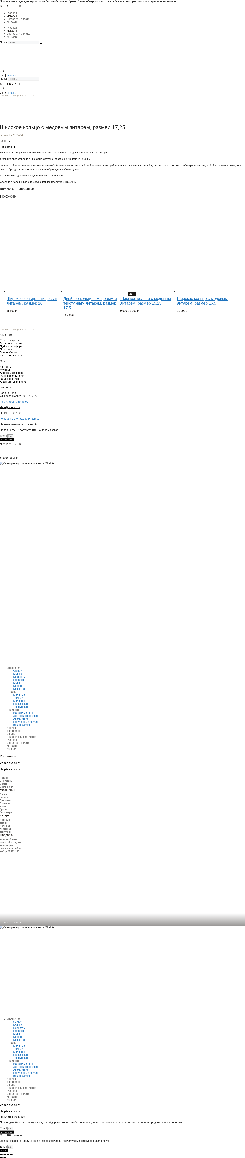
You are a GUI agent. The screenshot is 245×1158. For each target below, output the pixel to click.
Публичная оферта (12, 346)
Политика (6, 349)
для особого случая (11, 842)
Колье (17, 682)
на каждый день (8, 839)
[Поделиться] (8, 1154)
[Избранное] (2, 72)
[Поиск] (41, 43)
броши (3, 809)
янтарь (4, 815)
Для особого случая (25, 715)
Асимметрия (21, 718)
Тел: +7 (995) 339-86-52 (14, 401)
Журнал (5, 369)
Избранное (8, 756)
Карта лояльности (11, 355)
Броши (17, 685)
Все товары (14, 730)
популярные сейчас (11, 848)
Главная (12, 13)
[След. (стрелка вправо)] (4, 1157)
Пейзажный (20, 703)
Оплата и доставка (11, 340)
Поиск (4, 42)
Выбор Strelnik (22, 724)
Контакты (12, 22)
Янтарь (11, 691)
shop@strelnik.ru (10, 407)
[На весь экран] (4, 1154)
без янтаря (6, 812)
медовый (5, 819)
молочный (5, 825)
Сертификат (6, 786)
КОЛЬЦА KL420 (30, 95)
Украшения (13, 667)
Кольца (17, 673)
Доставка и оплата (18, 19)
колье (3, 806)
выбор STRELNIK (9, 851)
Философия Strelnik (12, 375)
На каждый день (23, 712)
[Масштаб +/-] (1, 1154)
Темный (18, 697)
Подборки (13, 709)
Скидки (11, 733)
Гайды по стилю (10, 378)
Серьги (17, 670)
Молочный (19, 700)
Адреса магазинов (11, 372)
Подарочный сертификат (22, 736)
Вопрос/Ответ (8, 352)
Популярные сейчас (25, 721)
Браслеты (19, 676)
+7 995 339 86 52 (10, 763)
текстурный (6, 831)
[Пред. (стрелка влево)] (1, 1157)
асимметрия (7, 845)
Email (4, 435)
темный (4, 822)
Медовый (19, 694)
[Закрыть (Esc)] (11, 1154)
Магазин (12, 16)
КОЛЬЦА (15, 95)
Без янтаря (20, 688)
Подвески (19, 679)
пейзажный (6, 828)
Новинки (12, 727)
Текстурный (20, 706)
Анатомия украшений (13, 381)
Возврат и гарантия (12, 343)
